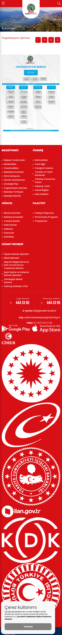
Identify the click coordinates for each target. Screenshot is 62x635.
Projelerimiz (41, 221)
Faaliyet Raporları (44, 213)
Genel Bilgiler (42, 190)
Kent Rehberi (41, 194)
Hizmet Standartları (14, 179)
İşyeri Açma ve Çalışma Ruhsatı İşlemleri (16, 274)
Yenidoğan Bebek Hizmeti (13, 281)
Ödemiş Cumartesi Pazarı (45, 181)
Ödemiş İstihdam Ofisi (16, 286)
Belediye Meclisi (12, 195)
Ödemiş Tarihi (42, 186)
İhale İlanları (10, 224)
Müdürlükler (10, 164)
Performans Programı (46, 217)
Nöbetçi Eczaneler (13, 217)
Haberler (8, 228)
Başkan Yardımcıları (14, 160)
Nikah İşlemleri (11, 258)
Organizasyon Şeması (15, 188)
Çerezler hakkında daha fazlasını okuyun (28, 617)
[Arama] (59, 3)
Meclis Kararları (12, 213)
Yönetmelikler (11, 168)
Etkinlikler (9, 236)
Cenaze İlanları (12, 221)
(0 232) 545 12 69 (39, 322)
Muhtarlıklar (41, 160)
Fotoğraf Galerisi (44, 168)
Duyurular (9, 232)
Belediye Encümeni (14, 172)
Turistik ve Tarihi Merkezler (43, 174)
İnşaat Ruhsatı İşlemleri (16, 254)
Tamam (28, 626)
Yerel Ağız (40, 164)
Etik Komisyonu (12, 176)
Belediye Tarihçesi (13, 191)
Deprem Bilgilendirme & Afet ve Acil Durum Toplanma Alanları (16, 265)
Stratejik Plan (11, 183)
